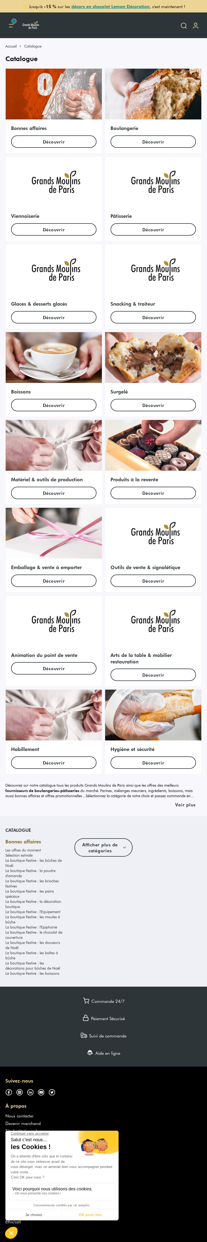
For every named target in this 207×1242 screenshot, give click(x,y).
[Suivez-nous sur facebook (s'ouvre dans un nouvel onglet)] (10, 1091)
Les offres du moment (23, 850)
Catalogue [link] (33, 46)
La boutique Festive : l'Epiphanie (31, 927)
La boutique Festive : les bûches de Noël (33, 863)
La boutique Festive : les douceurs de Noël (32, 945)
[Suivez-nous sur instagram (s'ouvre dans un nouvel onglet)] (21, 1091)
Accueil (11, 46)
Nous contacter (19, 1116)
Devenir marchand (23, 1123)
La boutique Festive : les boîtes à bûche (31, 955)
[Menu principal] (11, 25)
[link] (13, 46)
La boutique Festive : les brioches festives (32, 883)
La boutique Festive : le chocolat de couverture (33, 935)
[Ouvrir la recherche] (184, 25)
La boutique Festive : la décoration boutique (33, 904)
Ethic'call (13, 1221)
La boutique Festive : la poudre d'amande (30, 873)
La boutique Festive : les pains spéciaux (29, 894)
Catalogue (18, 830)
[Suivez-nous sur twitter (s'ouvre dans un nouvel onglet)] (54, 1091)
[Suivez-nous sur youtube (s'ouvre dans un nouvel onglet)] (43, 1091)
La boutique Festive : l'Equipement (32, 911)
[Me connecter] (196, 25)
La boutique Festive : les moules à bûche (32, 919)
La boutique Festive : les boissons (32, 973)
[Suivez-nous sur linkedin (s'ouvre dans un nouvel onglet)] (32, 1091)
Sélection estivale (19, 855)
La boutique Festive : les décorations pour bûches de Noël (32, 965)
